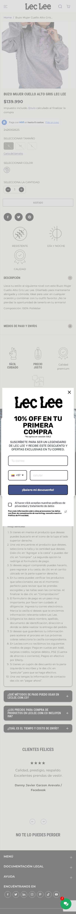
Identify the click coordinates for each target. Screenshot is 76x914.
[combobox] (17, 475)
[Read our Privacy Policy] (65, 511)
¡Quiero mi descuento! (38, 490)
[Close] (69, 392)
